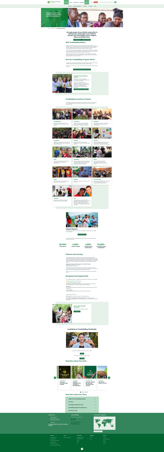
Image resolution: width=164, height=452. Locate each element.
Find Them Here (77, 311)
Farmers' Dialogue (53, 442)
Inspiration (82, 2)
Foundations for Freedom (54, 443)
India (55, 159)
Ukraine (56, 198)
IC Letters (90, 6)
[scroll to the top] (82, 449)
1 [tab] (80, 392)
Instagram (75, 423)
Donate (95, 2)
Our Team (69, 6)
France (96, 140)
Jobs (77, 443)
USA (75, 198)
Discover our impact (82, 234)
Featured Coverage (73, 410)
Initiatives (66, 2)
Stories (91, 437)
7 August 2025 (75, 380)
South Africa (97, 179)
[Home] (54, 2)
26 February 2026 (63, 380)
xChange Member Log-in (98, 431)
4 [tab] (85, 392)
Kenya (95, 159)
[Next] (109, 378)
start (49, 28)
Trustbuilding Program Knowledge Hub (78, 407)
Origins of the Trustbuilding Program (77, 398)
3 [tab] (83, 392)
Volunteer (78, 440)
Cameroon (56, 140)
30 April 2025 (100, 380)
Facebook (73, 423)
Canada (76, 140)
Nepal (55, 179)
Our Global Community (77, 6)
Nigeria (76, 179)
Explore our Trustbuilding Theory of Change (82, 69)
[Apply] (115, 2)
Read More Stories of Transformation (81, 89)
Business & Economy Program (54, 440)
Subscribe (82, 358)
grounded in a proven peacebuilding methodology (79, 65)
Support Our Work (77, 39)
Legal (95, 6)
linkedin (79, 423)
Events (70, 2)
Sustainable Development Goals (76, 404)
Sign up (73, 419)
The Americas (57, 121)
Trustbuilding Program (53, 437)
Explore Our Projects (86, 39)
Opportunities (75, 2)
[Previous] (55, 378)
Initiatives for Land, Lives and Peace (55, 445)
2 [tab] (82, 392)
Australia (76, 121)
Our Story (85, 6)
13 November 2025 (89, 380)
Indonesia (76, 159)
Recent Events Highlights (67, 437)
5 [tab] (87, 392)
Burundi (96, 121)
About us (86, 2)
